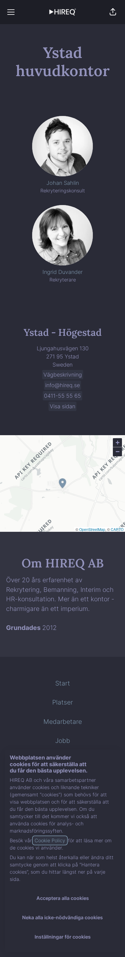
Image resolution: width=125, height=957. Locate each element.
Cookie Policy (50, 840)
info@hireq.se (62, 385)
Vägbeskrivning (62, 374)
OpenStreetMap (92, 529)
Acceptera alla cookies (62, 898)
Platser (62, 702)
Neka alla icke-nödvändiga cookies (62, 917)
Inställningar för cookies (63, 937)
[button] (112, 12)
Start (62, 683)
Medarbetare (62, 721)
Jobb (62, 740)
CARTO (117, 529)
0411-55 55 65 (62, 396)
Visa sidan (62, 406)
